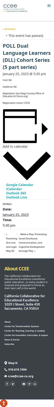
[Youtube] (24, 384)
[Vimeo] (29, 384)
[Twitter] (13, 384)
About (7, 322)
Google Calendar (19, 184)
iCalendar (14, 189)
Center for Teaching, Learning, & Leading (24, 331)
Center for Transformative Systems (21, 326)
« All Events (9, 29)
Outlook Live (16, 197)
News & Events (12, 340)
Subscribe (9, 344)
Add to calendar (15, 146)
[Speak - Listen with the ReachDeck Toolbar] (3, 403)
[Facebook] (7, 384)
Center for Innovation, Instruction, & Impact (26, 335)
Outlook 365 (16, 193)
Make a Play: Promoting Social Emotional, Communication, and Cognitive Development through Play (33, 243)
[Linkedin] (35, 384)
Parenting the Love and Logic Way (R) (11, 244)
